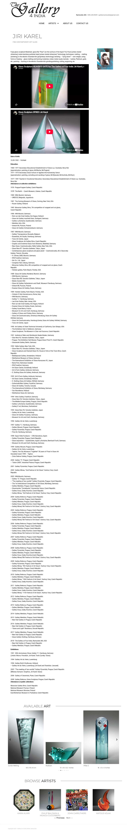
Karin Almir (23, 813)
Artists (52, 23)
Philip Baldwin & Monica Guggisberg (50, 814)
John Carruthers (77, 813)
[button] (10, 739)
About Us (67, 23)
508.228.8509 (92, 15)
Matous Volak (103, 813)
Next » (69, 818)
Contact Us (82, 23)
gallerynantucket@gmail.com (109, 15)
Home (41, 23)
